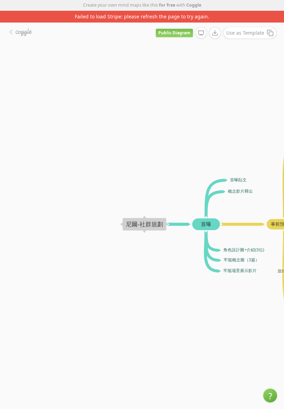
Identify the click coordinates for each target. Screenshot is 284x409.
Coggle (193, 5)
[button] (270, 395)
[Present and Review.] (201, 33)
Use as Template (245, 32)
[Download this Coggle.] (215, 32)
